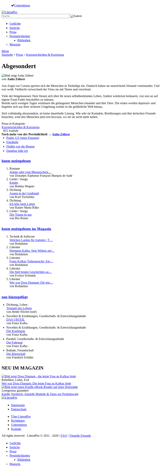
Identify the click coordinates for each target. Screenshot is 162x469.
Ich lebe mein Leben (22, 204)
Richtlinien (18, 420)
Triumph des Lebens (19, 308)
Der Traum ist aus (20, 214)
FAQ (64, 435)
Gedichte (15, 23)
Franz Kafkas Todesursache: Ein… (31, 261)
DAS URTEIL (15, 319)
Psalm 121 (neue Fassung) (22, 137)
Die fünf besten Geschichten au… (30, 272)
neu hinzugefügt (15, 297)
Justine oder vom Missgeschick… (30, 172)
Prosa (12, 32)
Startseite (7, 54)
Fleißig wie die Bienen (20, 146)
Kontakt (16, 429)
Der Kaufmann (15, 331)
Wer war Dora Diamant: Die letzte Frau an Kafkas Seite (36, 383)
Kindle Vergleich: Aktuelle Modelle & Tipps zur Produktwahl (40, 394)
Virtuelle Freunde (80, 435)
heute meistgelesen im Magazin (26, 229)
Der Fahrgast (14, 342)
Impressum (18, 405)
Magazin (14, 44)
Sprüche (14, 28)
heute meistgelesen (16, 161)
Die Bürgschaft (15, 354)
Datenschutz (18, 409)
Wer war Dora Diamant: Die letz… (31, 282)
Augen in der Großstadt (24, 193)
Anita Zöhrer (61, 134)
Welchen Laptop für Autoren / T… (31, 240)
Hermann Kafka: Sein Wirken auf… (32, 250)
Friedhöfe (12, 142)
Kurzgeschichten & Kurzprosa (45, 54)
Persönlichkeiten (19, 36)
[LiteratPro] (9, 12)
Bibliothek (23, 40)
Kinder (13, 182)
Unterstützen (22, 5)
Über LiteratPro (21, 416)
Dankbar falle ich (17, 150)
